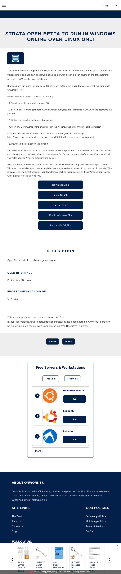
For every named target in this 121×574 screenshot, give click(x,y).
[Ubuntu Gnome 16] (50, 395)
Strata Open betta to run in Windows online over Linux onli (60, 36)
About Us (17, 521)
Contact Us (17, 526)
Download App (60, 184)
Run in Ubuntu (60, 194)
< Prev (52, 341)
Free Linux (51, 378)
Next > (68, 341)
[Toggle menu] (3, 5)
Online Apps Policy (96, 516)
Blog (14, 531)
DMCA (89, 531)
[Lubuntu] (50, 436)
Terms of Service (94, 526)
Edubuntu (68, 410)
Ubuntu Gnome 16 (73, 390)
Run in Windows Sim (60, 215)
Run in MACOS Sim (60, 225)
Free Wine (72, 378)
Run (75, 399)
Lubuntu (68, 431)
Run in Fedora (60, 205)
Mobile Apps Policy (96, 521)
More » (39, 450)
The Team (17, 516)
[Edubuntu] (50, 416)
